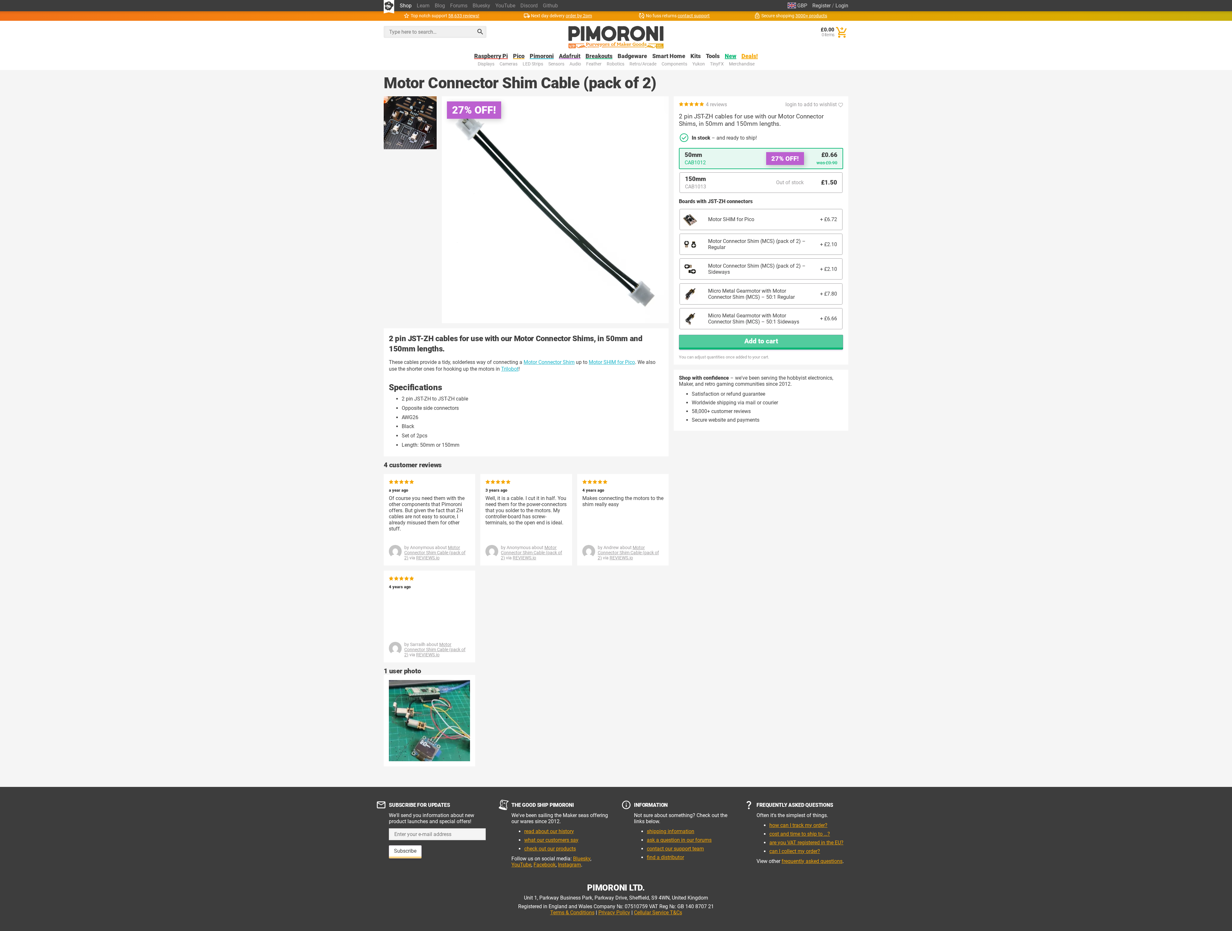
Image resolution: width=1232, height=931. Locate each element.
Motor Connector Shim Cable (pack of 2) (435, 552)
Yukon (698, 64)
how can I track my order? (798, 825)
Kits (695, 56)
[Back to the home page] (616, 37)
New (730, 56)
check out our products (550, 849)
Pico (519, 56)
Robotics (615, 64)
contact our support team (675, 849)
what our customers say (551, 840)
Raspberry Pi (491, 56)
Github (550, 6)
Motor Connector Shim (549, 362)
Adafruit (569, 56)
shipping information (670, 831)
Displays (486, 64)
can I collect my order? (794, 851)
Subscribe (405, 851)
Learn (423, 6)
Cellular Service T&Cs (658, 912)
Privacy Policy (614, 912)
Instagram (569, 865)
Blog (440, 6)
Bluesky (481, 6)
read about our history (549, 831)
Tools (713, 56)
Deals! (749, 56)
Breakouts (599, 56)
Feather (594, 64)
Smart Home (668, 56)
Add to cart (761, 341)
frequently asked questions (812, 861)
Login (841, 6)
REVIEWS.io (428, 557)
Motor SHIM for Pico (612, 362)
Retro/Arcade (642, 64)
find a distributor (665, 857)
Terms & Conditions (572, 912)
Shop (406, 6)
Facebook (545, 865)
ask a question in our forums (679, 840)
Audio (575, 64)
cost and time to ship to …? (799, 834)
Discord (529, 6)
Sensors (556, 64)
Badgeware (632, 56)
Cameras (509, 64)
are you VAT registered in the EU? (806, 843)
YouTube (505, 6)
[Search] (480, 32)
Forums (458, 6)
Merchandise (742, 64)
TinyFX (717, 64)
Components (674, 64)
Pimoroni (542, 56)
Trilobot (509, 369)
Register (821, 6)
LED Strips (533, 64)
